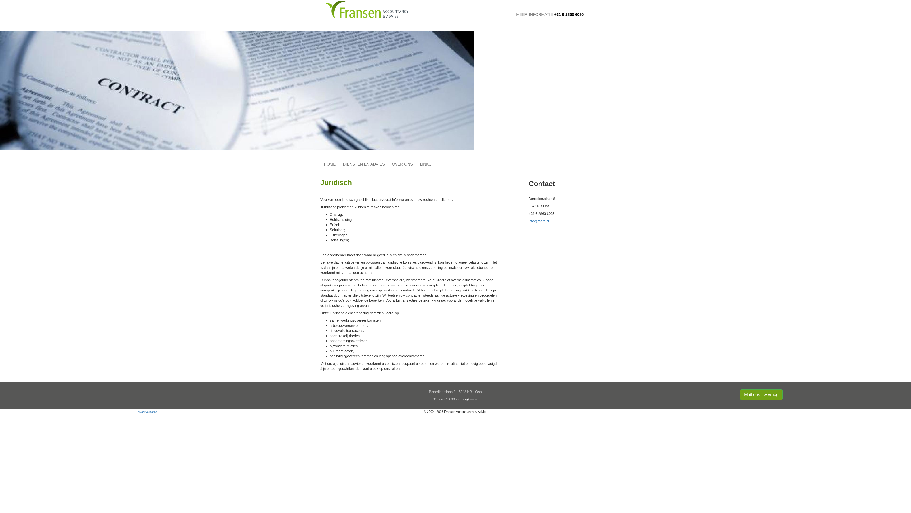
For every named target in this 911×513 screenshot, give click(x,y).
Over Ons (402, 164)
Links (425, 164)
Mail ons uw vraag (761, 394)
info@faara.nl (539, 221)
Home (330, 164)
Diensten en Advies (364, 164)
